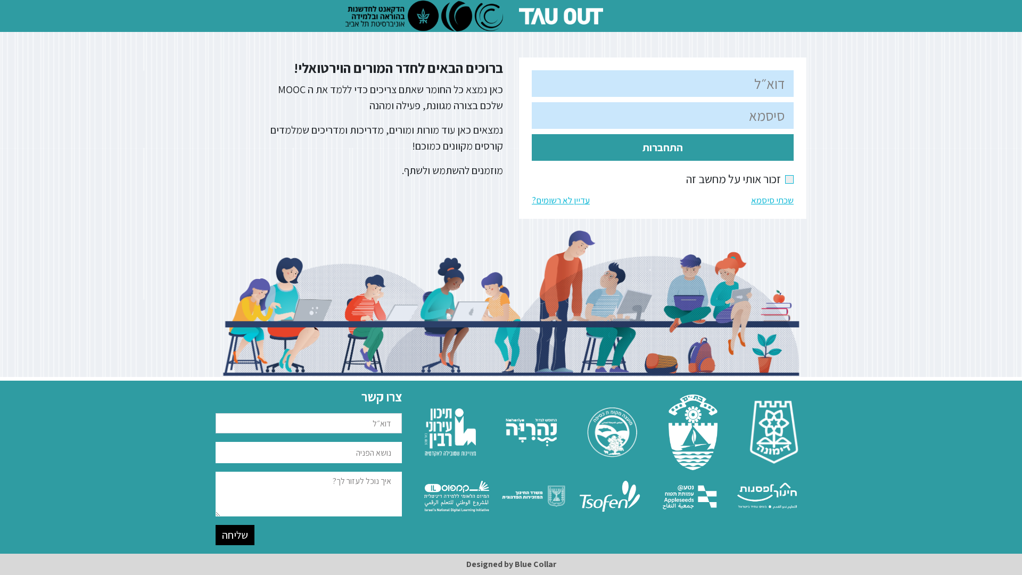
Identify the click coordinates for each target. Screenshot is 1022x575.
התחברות (662, 147)
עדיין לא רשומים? (561, 200)
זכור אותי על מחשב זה (740, 178)
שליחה (235, 535)
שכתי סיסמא (772, 200)
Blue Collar (535, 564)
